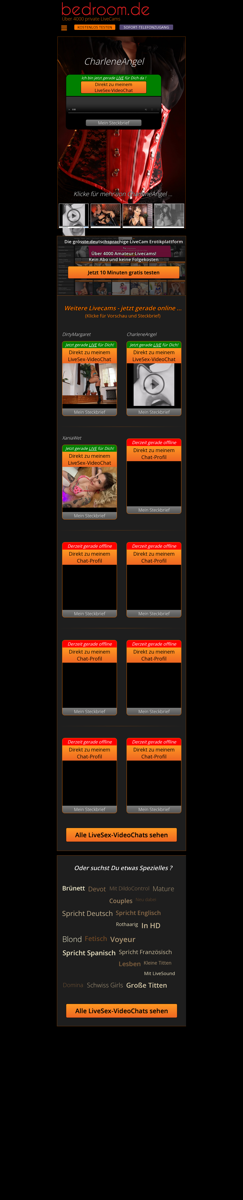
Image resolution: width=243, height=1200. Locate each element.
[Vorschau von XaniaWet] (89, 506)
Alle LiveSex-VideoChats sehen (121, 835)
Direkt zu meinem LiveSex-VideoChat (114, 87)
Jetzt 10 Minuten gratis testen (124, 272)
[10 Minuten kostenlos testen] (69, 25)
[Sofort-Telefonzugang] (72, 25)
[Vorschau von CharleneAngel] (154, 385)
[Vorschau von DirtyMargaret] (89, 402)
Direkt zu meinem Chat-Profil (154, 454)
